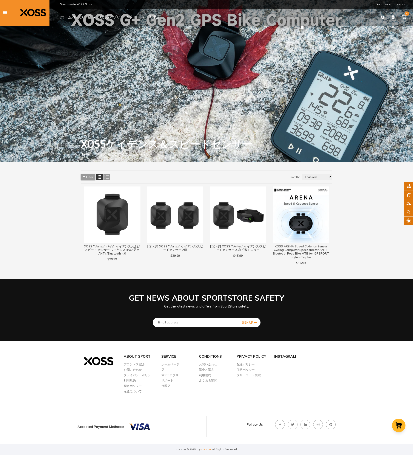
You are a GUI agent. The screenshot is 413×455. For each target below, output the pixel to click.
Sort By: (295, 177)
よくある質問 (208, 380)
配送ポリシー (133, 386)
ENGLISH (383, 4)
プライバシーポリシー (139, 375)
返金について (133, 391)
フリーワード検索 (249, 375)
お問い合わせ (133, 370)
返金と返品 (206, 370)
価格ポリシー (246, 370)
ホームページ (170, 364)
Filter (89, 177)
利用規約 (130, 380)
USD (397, 4)
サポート (167, 380)
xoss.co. (206, 449)
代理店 (165, 386)
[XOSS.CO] (139, 426)
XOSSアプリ (170, 375)
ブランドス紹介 (134, 364)
